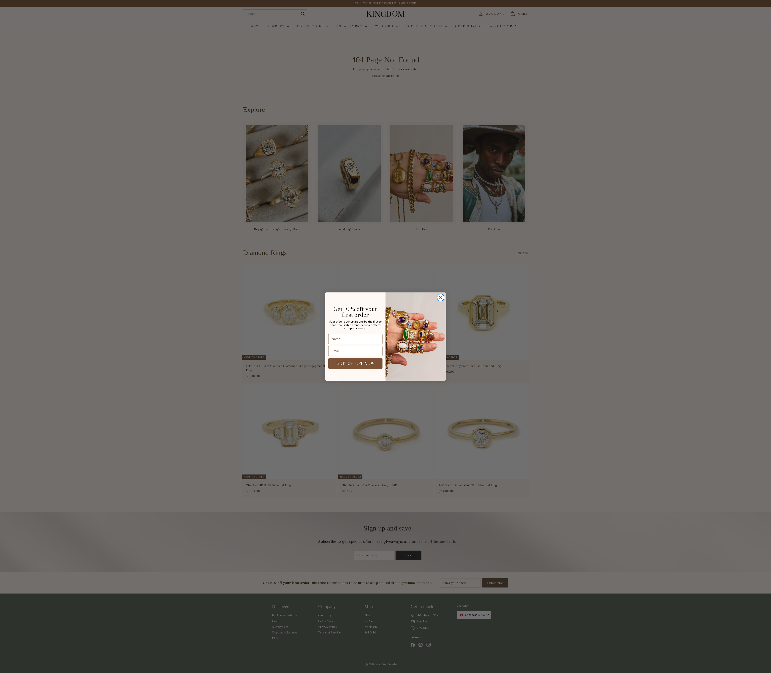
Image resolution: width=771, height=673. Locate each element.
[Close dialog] (440, 297)
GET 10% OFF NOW (355, 363)
